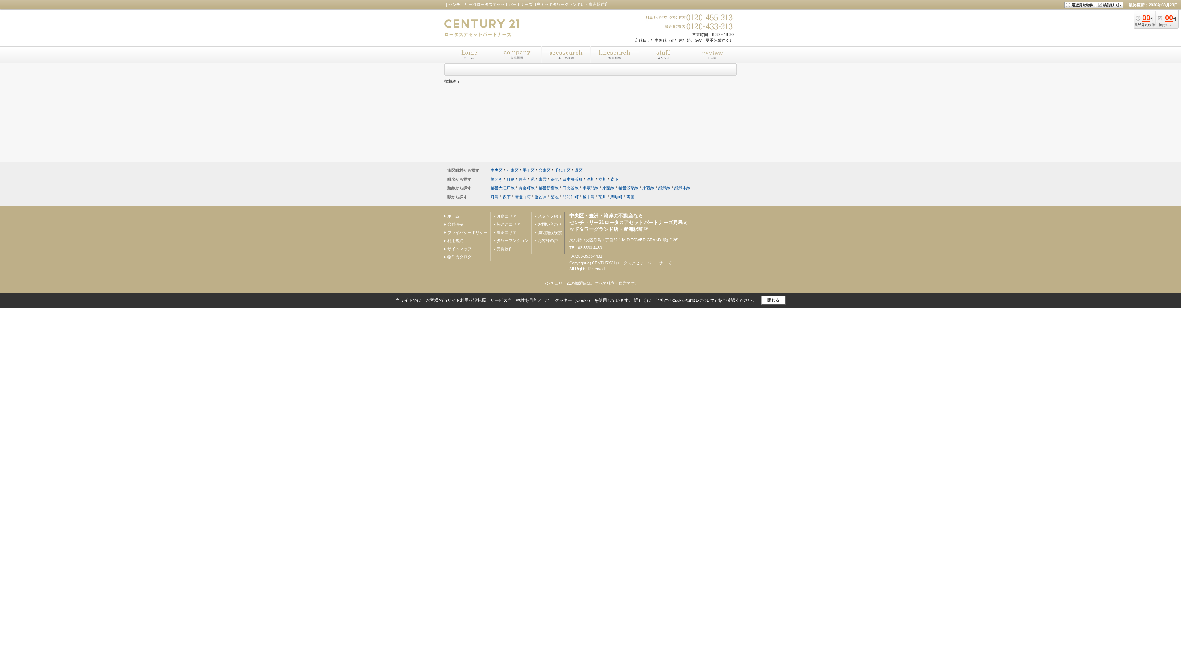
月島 (511, 179)
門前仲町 (571, 197)
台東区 (545, 170)
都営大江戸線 (503, 188)
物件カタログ (459, 257)
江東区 (513, 170)
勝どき (497, 179)
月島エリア (507, 216)
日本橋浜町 (573, 179)
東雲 (543, 179)
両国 (630, 197)
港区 (579, 170)
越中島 (588, 197)
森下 (614, 179)
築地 (555, 179)
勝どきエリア (509, 224)
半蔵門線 (590, 188)
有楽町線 (527, 188)
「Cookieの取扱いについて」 (693, 300)
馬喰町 (616, 197)
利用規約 (455, 240)
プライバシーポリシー (467, 232)
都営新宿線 (549, 188)
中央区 (497, 170)
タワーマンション (513, 240)
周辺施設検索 (550, 232)
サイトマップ (459, 249)
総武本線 (682, 188)
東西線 (648, 188)
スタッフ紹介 (550, 216)
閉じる (773, 300)
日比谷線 (571, 188)
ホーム (453, 216)
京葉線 (608, 188)
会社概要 (455, 224)
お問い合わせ (550, 224)
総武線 (664, 188)
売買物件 (505, 249)
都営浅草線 (628, 188)
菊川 (602, 197)
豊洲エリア (507, 232)
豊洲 (523, 179)
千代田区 (563, 170)
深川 (590, 179)
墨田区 (529, 170)
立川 (602, 179)
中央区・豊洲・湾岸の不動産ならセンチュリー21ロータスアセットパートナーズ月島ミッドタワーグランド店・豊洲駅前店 (628, 222)
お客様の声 (548, 240)
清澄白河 (523, 197)
